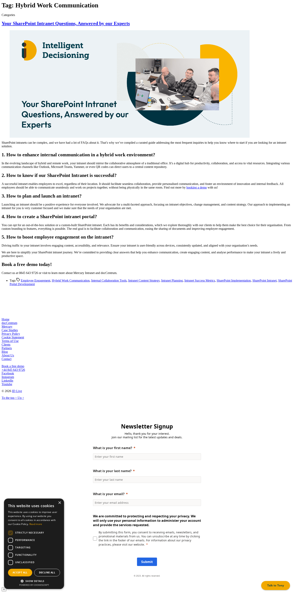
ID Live (17, 391)
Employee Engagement (35, 280)
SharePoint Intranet (264, 280)
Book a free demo (13, 366)
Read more (35, 524)
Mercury (7, 326)
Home (5, 319)
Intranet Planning (172, 280)
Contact (6, 359)
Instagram (8, 377)
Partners (7, 348)
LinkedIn (7, 380)
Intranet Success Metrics (199, 280)
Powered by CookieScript (34, 584)
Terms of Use (10, 341)
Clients (6, 344)
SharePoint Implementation (234, 280)
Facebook (8, 373)
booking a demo (196, 187)
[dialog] (34, 544)
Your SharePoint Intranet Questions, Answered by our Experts (66, 23)
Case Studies (10, 330)
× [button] (59, 502)
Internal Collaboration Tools (109, 280)
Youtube (7, 384)
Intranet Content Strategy (144, 280)
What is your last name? (112, 471)
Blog (5, 351)
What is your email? (109, 494)
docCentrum (9, 323)
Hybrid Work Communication (71, 280)
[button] (34, 581)
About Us (8, 355)
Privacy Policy (11, 333)
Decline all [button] (47, 572)
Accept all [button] (20, 572)
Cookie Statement (13, 337)
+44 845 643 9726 (13, 369)
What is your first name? (112, 448)
